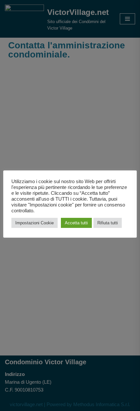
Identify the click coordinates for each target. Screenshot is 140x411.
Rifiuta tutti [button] (107, 222)
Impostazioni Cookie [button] (34, 222)
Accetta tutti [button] (76, 222)
